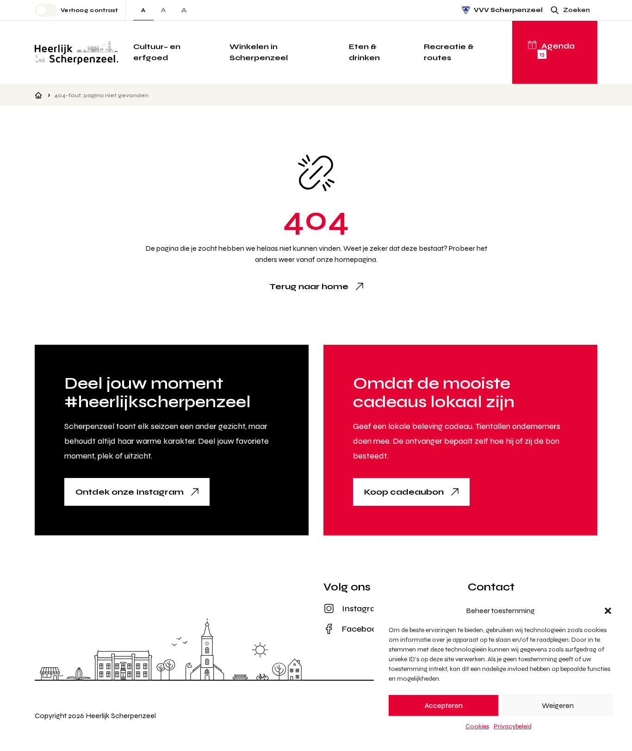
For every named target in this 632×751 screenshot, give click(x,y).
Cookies (477, 726)
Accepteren (444, 705)
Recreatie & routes (449, 52)
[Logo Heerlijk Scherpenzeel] (76, 52)
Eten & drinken (364, 52)
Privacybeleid (513, 726)
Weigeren (558, 705)
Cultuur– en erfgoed (156, 52)
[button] (608, 610)
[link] (316, 286)
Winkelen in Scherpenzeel (258, 52)
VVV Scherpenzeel (508, 10)
